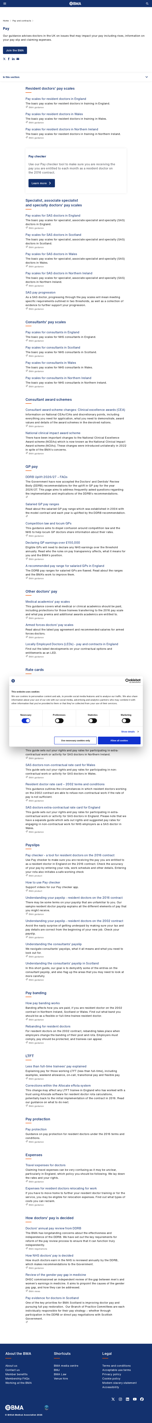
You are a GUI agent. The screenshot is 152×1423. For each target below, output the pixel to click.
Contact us (12, 1370)
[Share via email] (17, 59)
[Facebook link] (142, 1400)
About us (11, 1366)
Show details (128, 731)
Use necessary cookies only (75, 740)
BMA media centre (66, 1366)
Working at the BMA (18, 1383)
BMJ (57, 1370)
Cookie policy (111, 1378)
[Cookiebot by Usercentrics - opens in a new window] (128, 681)
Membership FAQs (17, 1378)
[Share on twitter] (4, 59)
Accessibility (110, 1387)
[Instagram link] (121, 1400)
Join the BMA (15, 50)
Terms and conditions (116, 1366)
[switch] (59, 720)
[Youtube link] (135, 1400)
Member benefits (16, 1374)
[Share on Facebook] (8, 59)
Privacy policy (111, 1374)
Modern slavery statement (119, 1383)
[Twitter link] (113, 1400)
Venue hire (61, 1378)
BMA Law (60, 1374)
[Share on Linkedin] (13, 59)
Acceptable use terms (116, 1370)
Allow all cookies (119, 740)
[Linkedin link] (128, 1400)
